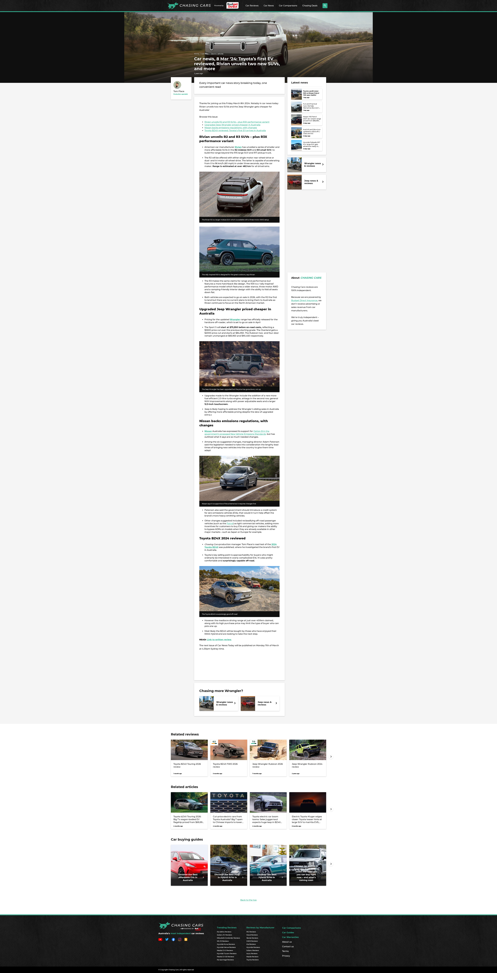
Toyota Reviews (252, 960)
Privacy (286, 956)
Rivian (238, 147)
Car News (269, 5)
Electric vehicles (217, 54)
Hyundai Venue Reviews (226, 947)
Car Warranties (290, 937)
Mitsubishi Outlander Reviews (228, 938)
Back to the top (248, 900)
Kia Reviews (251, 944)
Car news (205, 54)
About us (287, 942)
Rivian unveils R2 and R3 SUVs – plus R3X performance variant (236, 122)
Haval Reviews (252, 935)
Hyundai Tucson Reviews (226, 953)
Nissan (208, 431)
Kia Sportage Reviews (225, 960)
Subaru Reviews (252, 950)
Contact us (288, 946)
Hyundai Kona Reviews (226, 944)
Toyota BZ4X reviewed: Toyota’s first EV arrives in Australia (235, 130)
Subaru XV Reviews (224, 935)
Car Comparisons (288, 5)
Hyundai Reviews (253, 947)
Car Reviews (252, 5)
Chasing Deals (309, 5)
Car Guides (288, 932)
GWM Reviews (252, 941)
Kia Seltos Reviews (224, 932)
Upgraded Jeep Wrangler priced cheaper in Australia (232, 125)
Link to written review (219, 639)
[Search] (325, 5)
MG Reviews (251, 932)
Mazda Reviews (252, 957)
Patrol (230, 523)
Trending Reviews (227, 927)
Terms (285, 951)
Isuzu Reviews (251, 953)
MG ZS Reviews (223, 941)
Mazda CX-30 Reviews (225, 957)
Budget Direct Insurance (304, 300)
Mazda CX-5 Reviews (225, 950)
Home (196, 54)
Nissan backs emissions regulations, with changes (230, 127)
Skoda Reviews (252, 938)
